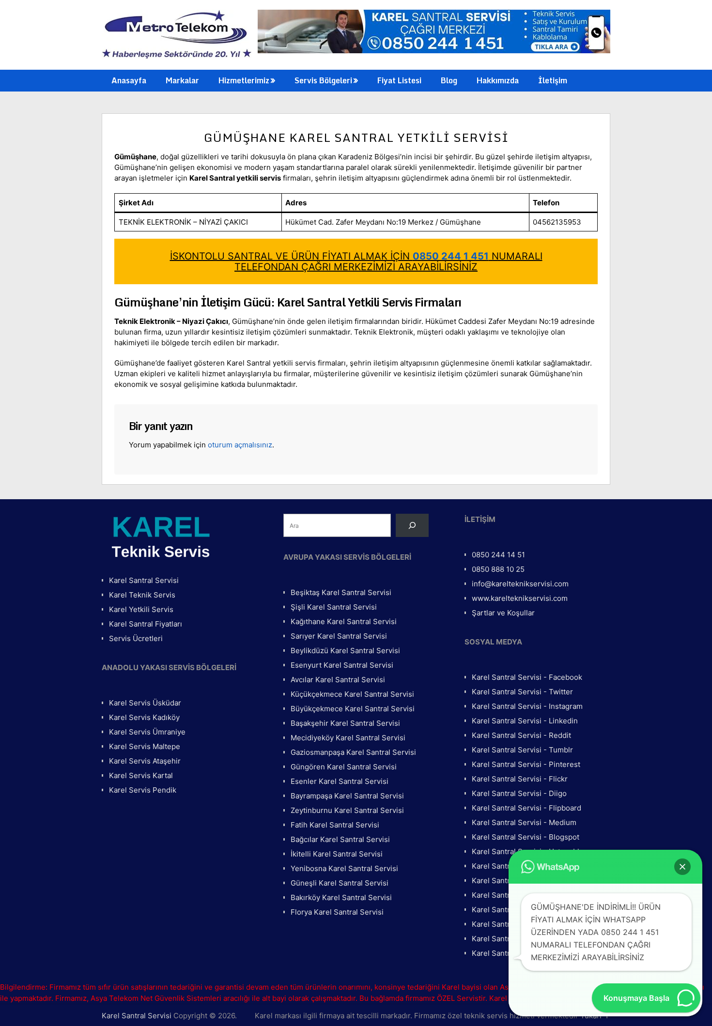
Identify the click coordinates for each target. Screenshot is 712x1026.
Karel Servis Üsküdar (145, 702)
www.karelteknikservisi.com (520, 598)
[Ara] (412, 525)
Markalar (182, 80)
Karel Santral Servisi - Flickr (520, 778)
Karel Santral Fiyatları (145, 623)
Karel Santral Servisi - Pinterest (526, 764)
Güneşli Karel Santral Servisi (339, 883)
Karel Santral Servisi (144, 580)
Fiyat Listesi (399, 80)
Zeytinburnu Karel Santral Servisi (347, 810)
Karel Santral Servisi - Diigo (519, 793)
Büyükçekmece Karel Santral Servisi (353, 708)
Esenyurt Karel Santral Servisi (342, 665)
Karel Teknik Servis (142, 594)
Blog (449, 80)
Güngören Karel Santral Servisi (344, 766)
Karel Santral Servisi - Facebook (527, 677)
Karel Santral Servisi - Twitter (522, 691)
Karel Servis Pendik (142, 790)
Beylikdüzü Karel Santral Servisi (345, 650)
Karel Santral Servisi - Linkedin (525, 720)
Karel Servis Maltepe (144, 746)
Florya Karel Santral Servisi (337, 912)
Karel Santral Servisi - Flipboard (526, 807)
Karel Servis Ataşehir (145, 761)
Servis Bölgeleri (323, 80)
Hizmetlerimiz (243, 80)
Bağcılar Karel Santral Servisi (340, 839)
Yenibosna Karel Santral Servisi (344, 868)
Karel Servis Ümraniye (147, 731)
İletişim (552, 80)
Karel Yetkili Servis (141, 609)
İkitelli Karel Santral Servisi (337, 853)
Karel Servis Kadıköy (144, 717)
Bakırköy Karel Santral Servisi (341, 897)
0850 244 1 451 (451, 256)
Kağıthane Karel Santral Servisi (344, 621)
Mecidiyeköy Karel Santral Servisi (348, 737)
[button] (682, 866)
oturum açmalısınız (240, 444)
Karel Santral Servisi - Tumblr (522, 749)
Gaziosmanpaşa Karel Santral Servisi (353, 752)
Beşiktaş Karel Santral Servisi (341, 592)
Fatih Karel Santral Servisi (335, 824)
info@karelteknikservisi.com (520, 583)
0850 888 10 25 (498, 569)
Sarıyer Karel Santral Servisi (339, 636)
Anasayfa (128, 80)
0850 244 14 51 (498, 554)
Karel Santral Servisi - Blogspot (525, 837)
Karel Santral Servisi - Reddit (521, 735)
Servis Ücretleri (136, 638)
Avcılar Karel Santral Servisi (338, 679)
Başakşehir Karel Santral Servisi (345, 723)
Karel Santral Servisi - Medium (524, 822)
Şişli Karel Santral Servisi (334, 607)
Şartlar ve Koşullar (503, 612)
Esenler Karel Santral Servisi (339, 781)
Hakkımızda (498, 80)
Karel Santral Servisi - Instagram (527, 706)
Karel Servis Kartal (141, 775)
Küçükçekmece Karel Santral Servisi (352, 694)
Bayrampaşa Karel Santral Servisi (347, 795)
